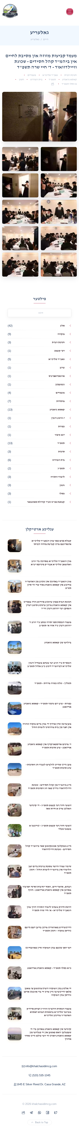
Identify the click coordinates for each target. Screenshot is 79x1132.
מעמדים (32, 75)
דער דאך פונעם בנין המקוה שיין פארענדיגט (48, 947)
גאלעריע (35, 39)
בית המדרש (36, 79)
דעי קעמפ (59, 350)
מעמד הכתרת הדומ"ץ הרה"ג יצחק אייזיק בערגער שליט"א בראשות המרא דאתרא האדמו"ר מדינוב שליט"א (49, 1012)
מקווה (61, 334)
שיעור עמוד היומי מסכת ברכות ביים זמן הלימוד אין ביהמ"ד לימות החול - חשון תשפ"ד (49, 869)
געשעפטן (60, 384)
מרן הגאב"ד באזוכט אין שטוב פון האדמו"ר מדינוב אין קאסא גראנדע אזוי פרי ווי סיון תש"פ (48, 584)
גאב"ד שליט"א (50, 75)
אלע (62, 325)
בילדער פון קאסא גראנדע (57, 642)
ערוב (62, 367)
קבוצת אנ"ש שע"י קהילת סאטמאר (46, 502)
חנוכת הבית (70, 75)
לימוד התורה (58, 476)
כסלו (62, 493)
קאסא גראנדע (69, 79)
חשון (21, 79)
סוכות (61, 451)
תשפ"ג (61, 468)
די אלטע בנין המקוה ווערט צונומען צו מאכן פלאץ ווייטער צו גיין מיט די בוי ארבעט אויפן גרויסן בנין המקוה (47, 991)
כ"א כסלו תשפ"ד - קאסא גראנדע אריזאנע (49, 968)
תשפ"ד (52, 79)
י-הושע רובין (58, 418)
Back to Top (41, 1122)
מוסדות (60, 401)
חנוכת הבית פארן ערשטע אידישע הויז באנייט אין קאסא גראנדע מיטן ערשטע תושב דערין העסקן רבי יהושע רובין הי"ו (47, 605)
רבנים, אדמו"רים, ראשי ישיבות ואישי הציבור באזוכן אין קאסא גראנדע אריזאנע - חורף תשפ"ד (47, 890)
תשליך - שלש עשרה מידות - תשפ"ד (53, 683)
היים (45, 39)
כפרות (61, 426)
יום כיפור (60, 434)
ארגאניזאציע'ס (57, 376)
